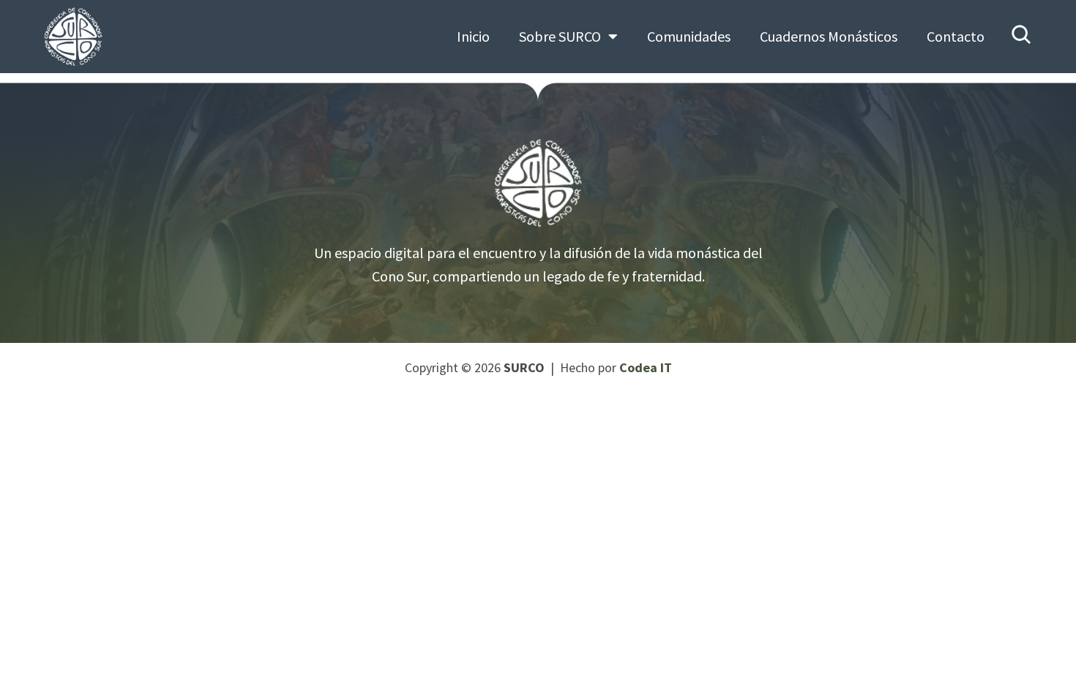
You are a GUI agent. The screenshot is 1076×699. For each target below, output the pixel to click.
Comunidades (689, 36)
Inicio (473, 36)
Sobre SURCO (560, 36)
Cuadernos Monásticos (828, 36)
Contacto (956, 36)
